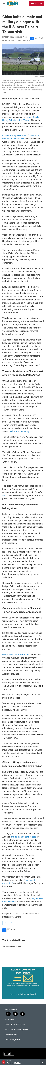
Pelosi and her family (19, 431)
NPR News (9, 923)
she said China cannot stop (23, 837)
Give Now (37, 3)
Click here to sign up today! (23, 994)
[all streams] (43, 1062)
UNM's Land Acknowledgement (16, 1029)
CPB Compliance (11, 1035)
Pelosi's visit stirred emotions (16, 654)
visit (4, 495)
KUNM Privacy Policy (12, 1040)
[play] (3, 1062)
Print (41, 38)
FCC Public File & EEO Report (15, 1024)
